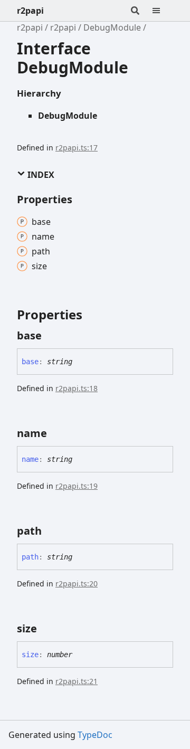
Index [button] (39, 174)
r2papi (30, 10)
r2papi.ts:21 (76, 681)
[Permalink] (51, 335)
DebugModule (112, 27)
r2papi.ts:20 (76, 584)
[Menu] (162, 10)
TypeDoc (95, 735)
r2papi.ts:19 (76, 486)
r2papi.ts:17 (76, 148)
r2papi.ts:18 (76, 388)
